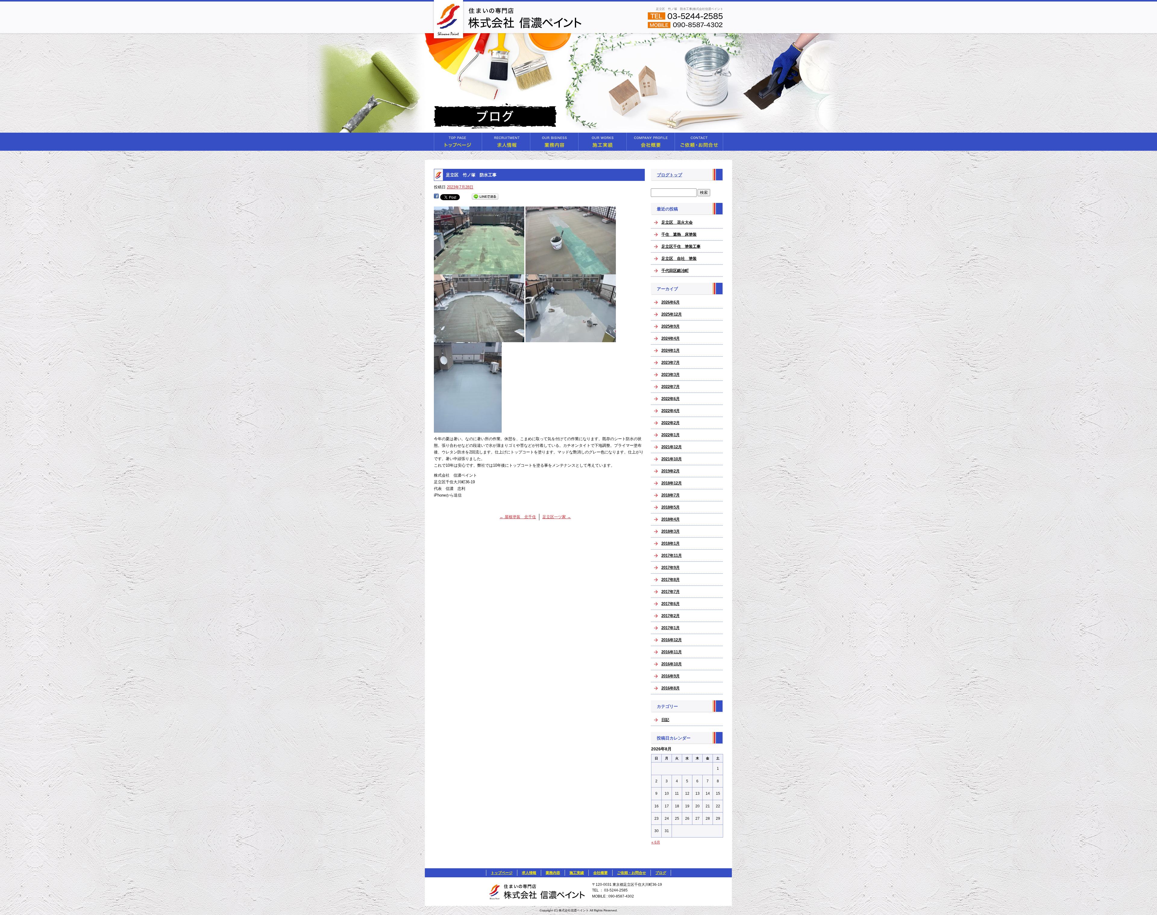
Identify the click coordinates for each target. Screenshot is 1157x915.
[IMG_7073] (479, 338)
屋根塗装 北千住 (518, 517)
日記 (665, 720)
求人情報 (506, 142)
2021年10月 (671, 459)
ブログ (660, 873)
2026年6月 (670, 302)
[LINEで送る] (485, 196)
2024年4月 (670, 338)
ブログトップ (669, 174)
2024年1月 (670, 350)
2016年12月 (671, 640)
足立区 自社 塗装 (679, 258)
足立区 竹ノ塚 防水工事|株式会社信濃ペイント (689, 9)
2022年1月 (670, 435)
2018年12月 (671, 483)
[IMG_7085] (570, 338)
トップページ (458, 142)
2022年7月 (670, 386)
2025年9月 (670, 326)
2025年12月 (671, 314)
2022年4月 (670, 411)
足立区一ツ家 (556, 517)
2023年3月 (670, 374)
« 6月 (655, 842)
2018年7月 (670, 495)
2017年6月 (670, 603)
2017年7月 (670, 591)
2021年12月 (671, 447)
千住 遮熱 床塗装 (679, 234)
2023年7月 (670, 362)
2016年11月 (671, 652)
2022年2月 (670, 423)
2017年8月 (670, 579)
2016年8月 (670, 688)
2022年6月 (670, 398)
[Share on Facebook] (436, 196)
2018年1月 (670, 543)
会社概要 (651, 142)
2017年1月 (670, 628)
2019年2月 (670, 471)
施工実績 (602, 142)
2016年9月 (670, 676)
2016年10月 (671, 664)
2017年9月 (670, 567)
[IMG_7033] (479, 271)
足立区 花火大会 (677, 222)
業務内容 (554, 142)
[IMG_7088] (468, 429)
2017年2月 (670, 616)
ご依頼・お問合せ (699, 142)
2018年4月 (670, 519)
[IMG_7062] (570, 271)
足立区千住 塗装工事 (681, 246)
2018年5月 (670, 507)
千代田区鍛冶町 (675, 270)
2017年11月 (671, 555)
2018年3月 (670, 531)
